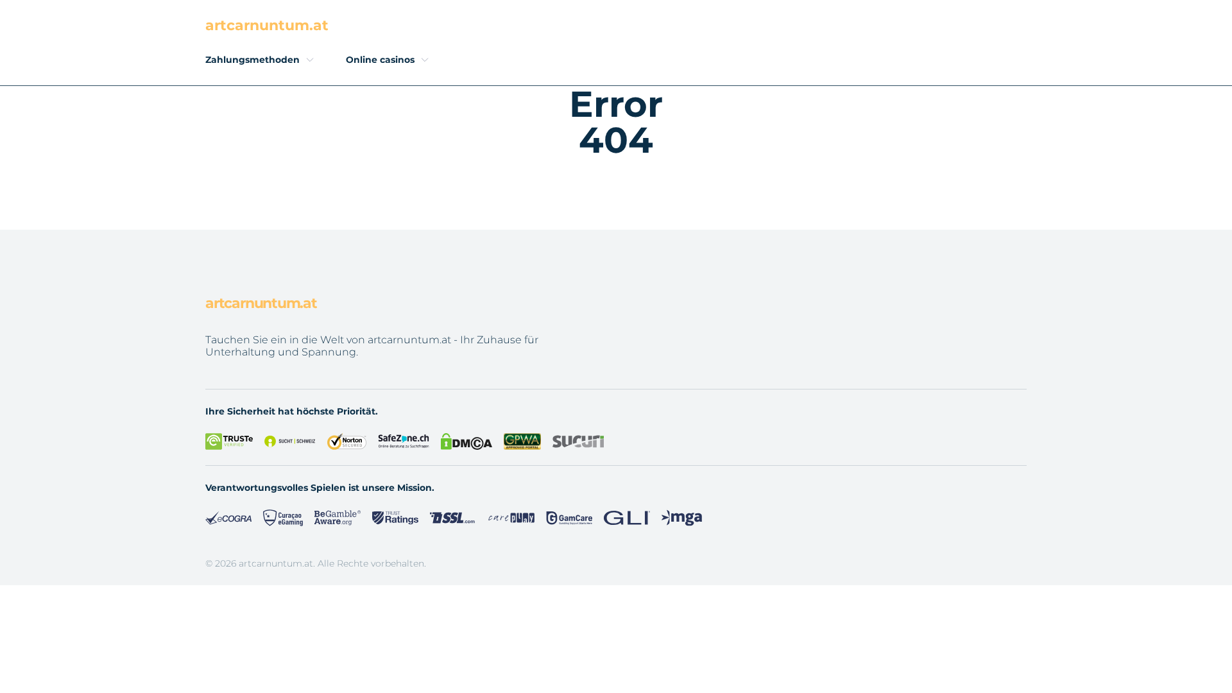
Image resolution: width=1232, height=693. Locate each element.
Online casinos (380, 59)
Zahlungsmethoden (252, 59)
